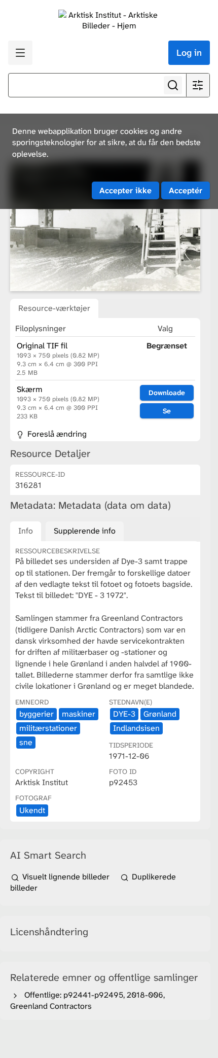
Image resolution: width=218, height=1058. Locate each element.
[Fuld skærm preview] (105, 226)
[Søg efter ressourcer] (173, 85)
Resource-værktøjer (54, 308)
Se (167, 410)
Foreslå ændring (56, 434)
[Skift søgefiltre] (197, 85)
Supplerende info (85, 530)
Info (25, 530)
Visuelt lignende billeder (66, 876)
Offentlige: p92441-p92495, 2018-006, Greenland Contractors (87, 1000)
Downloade (167, 392)
